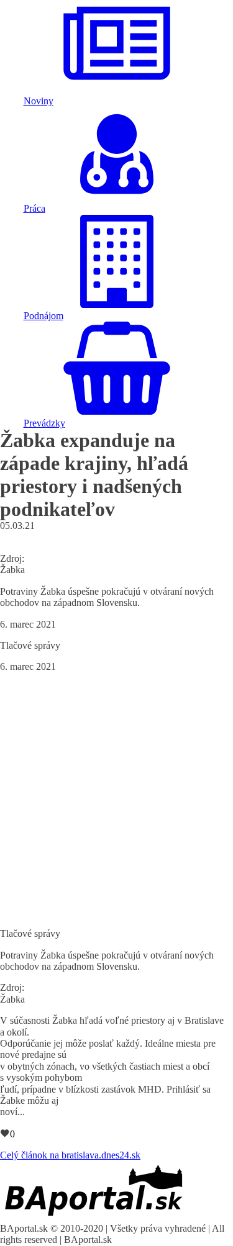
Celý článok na (70, 1155)
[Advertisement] (116, 799)
